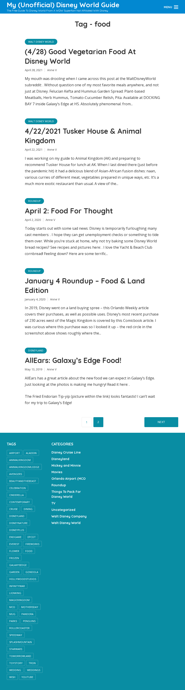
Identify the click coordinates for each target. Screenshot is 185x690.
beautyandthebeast (22, 481)
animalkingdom (20, 460)
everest (14, 544)
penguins (29, 621)
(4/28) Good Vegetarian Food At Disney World (80, 56)
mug (12, 614)
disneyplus (16, 530)
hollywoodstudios (22, 579)
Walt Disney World (41, 41)
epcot (32, 537)
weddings (33, 670)
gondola (31, 572)
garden (14, 572)
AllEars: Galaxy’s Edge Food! (73, 360)
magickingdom (19, 600)
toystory (16, 663)
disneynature (18, 523)
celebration (17, 488)
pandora (27, 614)
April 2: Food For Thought (69, 210)
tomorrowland (20, 656)
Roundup (34, 201)
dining (28, 509)
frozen (14, 558)
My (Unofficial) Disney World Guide (63, 4)
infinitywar (17, 586)
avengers (15, 474)
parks (13, 621)
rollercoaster (19, 628)
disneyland (16, 516)
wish (12, 677)
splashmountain (20, 642)
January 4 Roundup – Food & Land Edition (85, 285)
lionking (15, 593)
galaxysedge (18, 565)
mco (12, 607)
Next (161, 422)
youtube (27, 677)
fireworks (32, 544)
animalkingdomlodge (24, 467)
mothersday (29, 607)
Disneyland (35, 350)
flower (14, 551)
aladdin (31, 453)
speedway (15, 635)
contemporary (19, 502)
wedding (15, 670)
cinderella (16, 495)
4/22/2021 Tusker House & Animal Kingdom (83, 135)
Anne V (52, 70)
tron (32, 663)
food (28, 551)
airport (14, 453)
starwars (15, 649)
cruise (13, 509)
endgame (15, 537)
